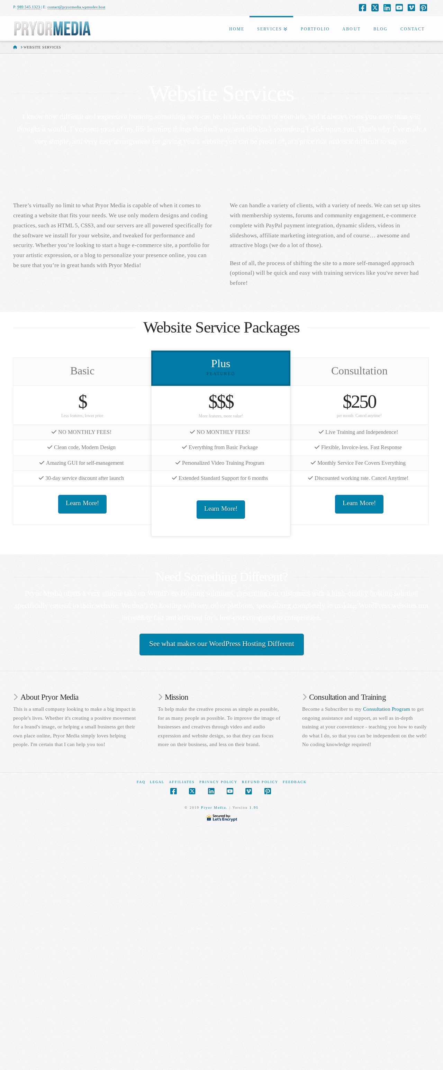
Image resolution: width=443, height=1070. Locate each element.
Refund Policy (260, 782)
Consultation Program (386, 709)
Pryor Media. (214, 807)
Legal (157, 782)
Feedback (295, 782)
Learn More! (82, 503)
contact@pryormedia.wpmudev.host (76, 7)
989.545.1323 (28, 7)
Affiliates (182, 782)
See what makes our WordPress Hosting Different (221, 644)
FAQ (141, 782)
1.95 (254, 807)
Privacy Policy (218, 782)
